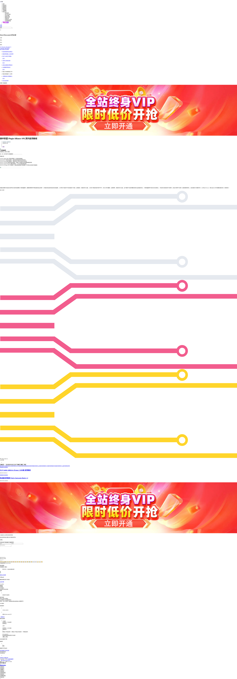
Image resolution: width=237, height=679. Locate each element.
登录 (1, 539)
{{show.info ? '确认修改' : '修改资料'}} (6, 542)
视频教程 (8, 141)
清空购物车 (2, 650)
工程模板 (4, 10)
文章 (1, 26)
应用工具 (4, 11)
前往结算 (7, 650)
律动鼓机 (7, 12)
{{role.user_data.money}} (5, 46)
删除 (3, 565)
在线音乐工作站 (8, 19)
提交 (6, 566)
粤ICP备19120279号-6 (5, 660)
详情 (6, 636)
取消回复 (2, 566)
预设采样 (4, 9)
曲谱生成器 (7, 16)
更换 (1, 565)
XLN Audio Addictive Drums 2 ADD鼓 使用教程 (15, 470)
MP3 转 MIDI (8, 14)
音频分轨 (7, 18)
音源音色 (4, 6)
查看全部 (6, 657)
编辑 (3, 146)
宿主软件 (4, 5)
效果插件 (4, 7)
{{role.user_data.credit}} (5, 48)
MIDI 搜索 (7, 15)
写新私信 (2, 657)
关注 (6, 151)
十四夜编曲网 (10, 659)
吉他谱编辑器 (8, 20)
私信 (8, 151)
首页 (3, 3)
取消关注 (2, 151)
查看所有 (3, 616)
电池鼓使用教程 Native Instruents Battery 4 (14, 478)
